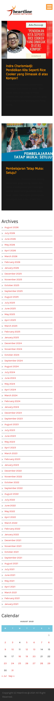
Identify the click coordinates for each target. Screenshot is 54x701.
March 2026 (10, 256)
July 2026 (9, 233)
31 (12, 670)
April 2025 (10, 320)
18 (19, 656)
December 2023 (13, 412)
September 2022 (13, 488)
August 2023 (11, 424)
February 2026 (12, 262)
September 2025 (13, 291)
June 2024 (10, 378)
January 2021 (11, 604)
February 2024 (12, 401)
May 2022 (9, 511)
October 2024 (11, 354)
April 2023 (10, 447)
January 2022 (11, 534)
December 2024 (13, 343)
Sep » (12, 676)
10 (12, 649)
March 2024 (10, 395)
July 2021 (9, 569)
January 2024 (11, 407)
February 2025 (12, 331)
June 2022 (10, 505)
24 (12, 663)
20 (34, 656)
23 (5, 663)
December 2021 (12, 540)
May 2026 (9, 244)
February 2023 (12, 459)
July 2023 (9, 430)
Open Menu (49, 7)
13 (34, 649)
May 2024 (9, 383)
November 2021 (13, 546)
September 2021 (13, 557)
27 (34, 663)
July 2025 (9, 302)
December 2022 (13, 470)
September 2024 (13, 360)
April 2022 (10, 517)
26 (27, 663)
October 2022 (11, 482)
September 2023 (13, 418)
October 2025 (11, 285)
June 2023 (10, 436)
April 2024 (10, 389)
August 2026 (11, 227)
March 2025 (10, 325)
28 (41, 663)
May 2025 (9, 314)
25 (19, 663)
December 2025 (13, 273)
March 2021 (10, 592)
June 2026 (10, 238)
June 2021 (9, 575)
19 (27, 656)
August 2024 (11, 366)
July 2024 (9, 372)
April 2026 (10, 250)
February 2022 (12, 528)
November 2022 (13, 476)
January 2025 (11, 337)
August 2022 (11, 493)
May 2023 (9, 441)
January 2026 (11, 267)
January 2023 (11, 465)
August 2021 (11, 563)
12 (27, 649)
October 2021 (11, 551)
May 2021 (9, 580)
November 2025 (13, 279)
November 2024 (13, 349)
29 (49, 663)
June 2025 (10, 308)
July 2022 (9, 499)
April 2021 (9, 586)
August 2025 (11, 296)
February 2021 (12, 598)
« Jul (4, 676)
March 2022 (10, 522)
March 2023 (10, 453)
